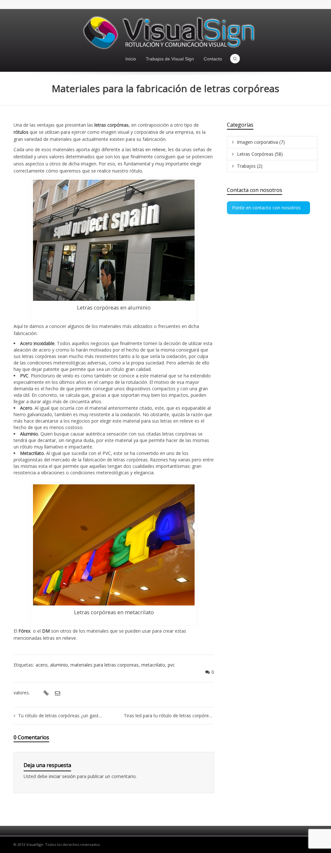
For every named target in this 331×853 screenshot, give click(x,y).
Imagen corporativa (261, 142)
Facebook (304, 5)
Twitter (295, 5)
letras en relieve (149, 149)
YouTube (313, 5)
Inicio (130, 58)
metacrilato (153, 665)
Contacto (213, 58)
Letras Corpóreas (260, 154)
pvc (171, 665)
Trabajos (249, 166)
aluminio (59, 665)
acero (42, 665)
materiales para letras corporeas (104, 665)
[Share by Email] (56, 693)
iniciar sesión (63, 776)
